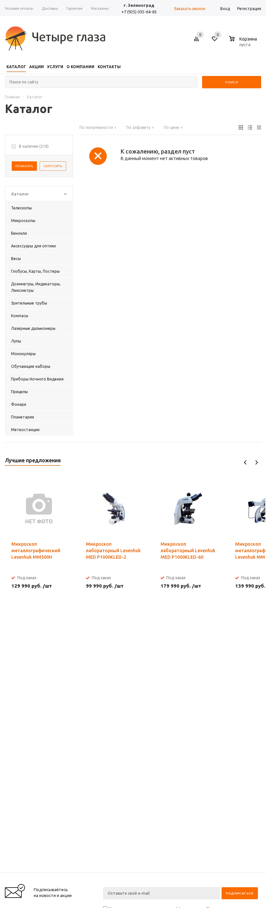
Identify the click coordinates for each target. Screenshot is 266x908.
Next (256, 462)
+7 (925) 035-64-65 (139, 11)
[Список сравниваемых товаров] (197, 41)
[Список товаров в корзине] (244, 43)
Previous (245, 462)
